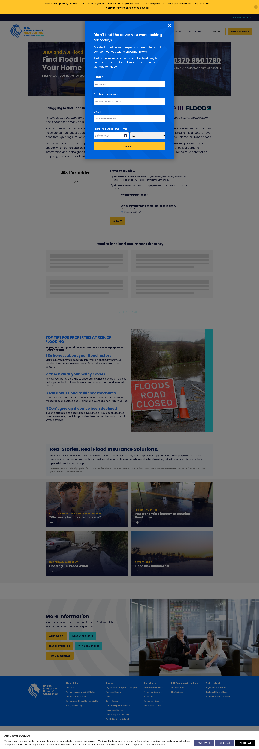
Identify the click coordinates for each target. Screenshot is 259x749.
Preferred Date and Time (110, 129)
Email (97, 112)
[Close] (256, 7)
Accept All (245, 742)
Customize (204, 742)
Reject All (225, 742)
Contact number (106, 94)
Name (98, 77)
